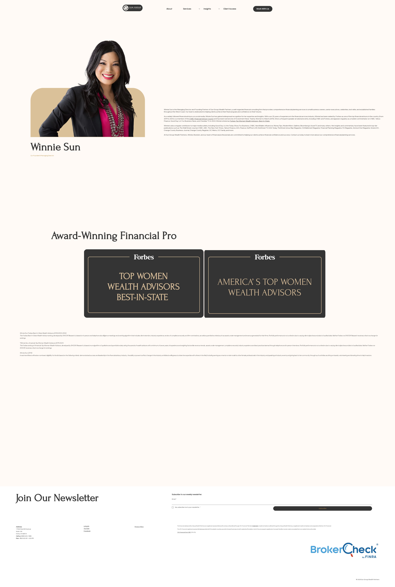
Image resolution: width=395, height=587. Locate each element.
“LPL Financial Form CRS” (184, 532)
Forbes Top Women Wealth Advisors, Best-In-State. (250, 121)
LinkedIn (86, 526)
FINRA (254, 526)
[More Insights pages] (219, 8)
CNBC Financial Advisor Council (201, 119)
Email (174, 499)
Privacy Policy (139, 526)
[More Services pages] (199, 8)
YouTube (86, 528)
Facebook (87, 531)
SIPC (257, 526)
